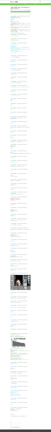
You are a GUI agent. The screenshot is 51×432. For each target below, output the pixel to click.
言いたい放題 (14, 1)
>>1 (10, 249)
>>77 (11, 136)
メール (11, 424)
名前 (11, 422)
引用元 (30, 14)
